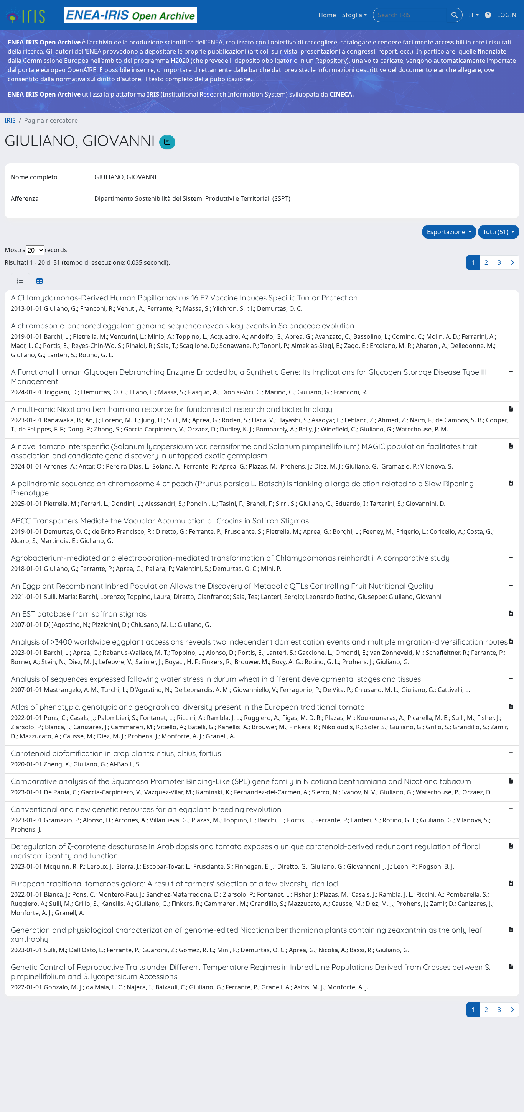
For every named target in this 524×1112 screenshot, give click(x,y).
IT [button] (471, 15)
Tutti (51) (496, 232)
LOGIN (506, 15)
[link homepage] (28, 15)
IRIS (10, 120)
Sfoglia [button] (352, 15)
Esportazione (447, 232)
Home (327, 15)
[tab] (20, 281)
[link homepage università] (130, 15)
